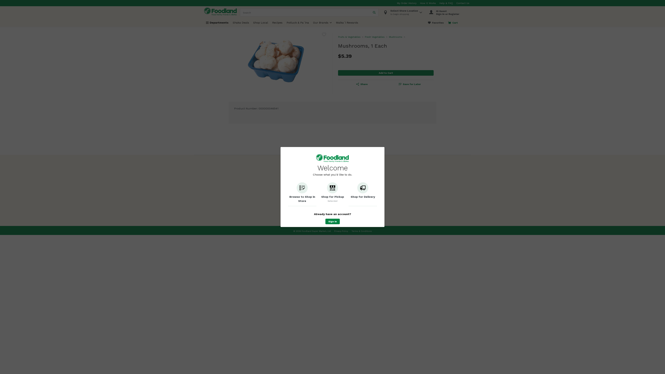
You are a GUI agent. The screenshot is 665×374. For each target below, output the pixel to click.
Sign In (332, 221)
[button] (302, 194)
